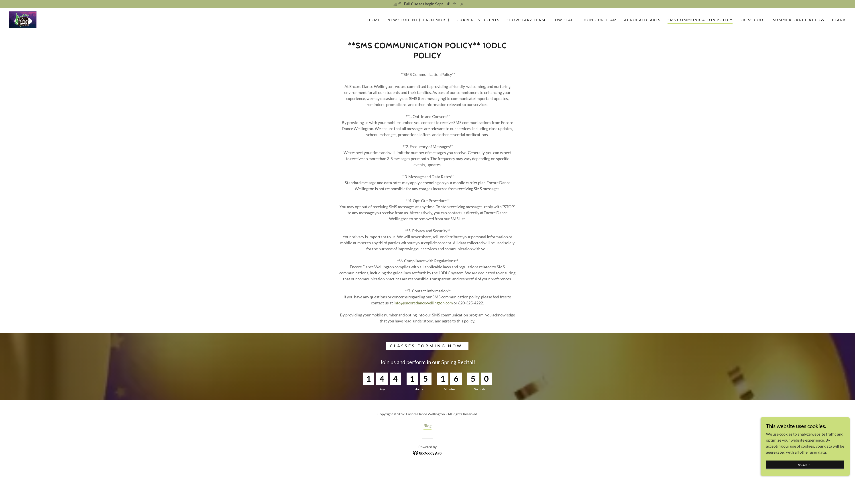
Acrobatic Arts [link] (642, 20)
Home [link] (373, 20)
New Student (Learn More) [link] (418, 20)
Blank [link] (839, 20)
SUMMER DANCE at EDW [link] (799, 20)
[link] (23, 19)
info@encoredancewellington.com (423, 302)
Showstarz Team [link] (526, 20)
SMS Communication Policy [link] (700, 20)
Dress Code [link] (753, 20)
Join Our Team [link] (600, 20)
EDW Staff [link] (564, 20)
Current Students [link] (478, 20)
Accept (805, 465)
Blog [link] (427, 425)
